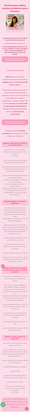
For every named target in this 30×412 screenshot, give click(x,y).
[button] (3, 404)
